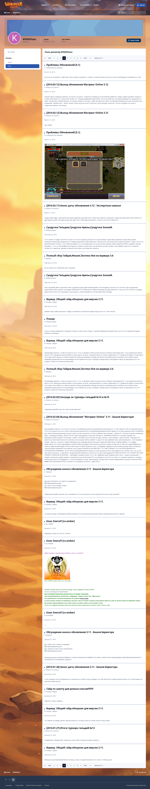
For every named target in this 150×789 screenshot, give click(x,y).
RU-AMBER (49, 524)
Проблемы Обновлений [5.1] (63, 64)
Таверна (49, 472)
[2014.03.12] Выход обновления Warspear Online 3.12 (77, 84)
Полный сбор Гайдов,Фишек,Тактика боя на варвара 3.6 (79, 255)
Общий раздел (51, 322)
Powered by (136, 785)
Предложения (51, 230)
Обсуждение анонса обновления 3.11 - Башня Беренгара (80, 469)
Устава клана (84, 598)
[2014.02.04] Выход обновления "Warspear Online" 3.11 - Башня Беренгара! (90, 416)
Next (85, 58)
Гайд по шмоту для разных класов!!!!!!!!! (69, 688)
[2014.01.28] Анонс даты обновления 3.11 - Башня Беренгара (81, 667)
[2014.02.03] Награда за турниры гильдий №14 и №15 (77, 397)
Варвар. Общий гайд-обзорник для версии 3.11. (75, 299)
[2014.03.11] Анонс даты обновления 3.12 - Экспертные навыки (83, 205)
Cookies (46, 785)
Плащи (50, 318)
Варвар (48, 258)
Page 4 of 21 (98, 58)
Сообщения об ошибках (54, 68)
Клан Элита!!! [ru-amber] (60, 521)
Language (8, 785)
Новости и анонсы (52, 87)
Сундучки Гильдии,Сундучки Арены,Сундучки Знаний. (79, 227)
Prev (49, 58)
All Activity (11, 52)
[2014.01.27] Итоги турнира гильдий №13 (70, 728)
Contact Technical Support (34, 785)
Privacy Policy (19, 785)
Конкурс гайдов (51, 302)
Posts (9, 66)
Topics (10, 62)
